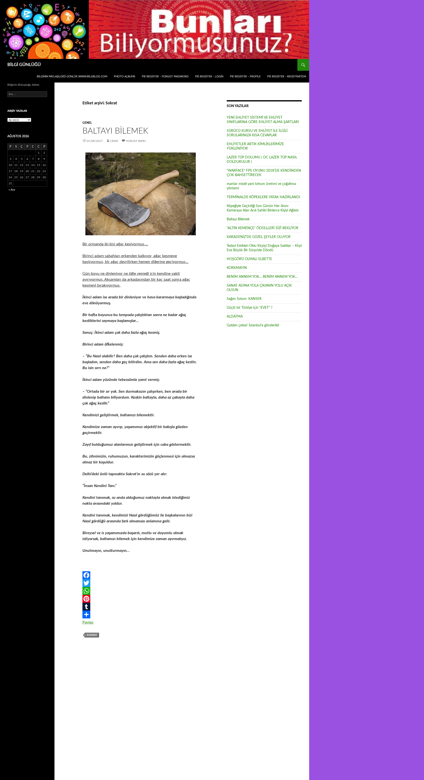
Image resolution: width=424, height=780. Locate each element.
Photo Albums (124, 76)
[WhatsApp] (140, 591)
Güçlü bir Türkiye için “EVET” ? (249, 307)
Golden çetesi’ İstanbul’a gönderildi (253, 325)
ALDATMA (235, 316)
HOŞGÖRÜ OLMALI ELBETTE (249, 259)
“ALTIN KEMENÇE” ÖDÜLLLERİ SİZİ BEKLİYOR (262, 228)
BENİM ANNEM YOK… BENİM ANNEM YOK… (262, 277)
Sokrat (92, 635)
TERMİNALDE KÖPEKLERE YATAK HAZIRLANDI (263, 197)
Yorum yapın (136, 140)
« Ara (12, 189)
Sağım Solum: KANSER (244, 299)
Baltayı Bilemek (115, 131)
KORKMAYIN (237, 268)
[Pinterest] (140, 599)
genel (87, 122)
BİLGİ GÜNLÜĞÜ (24, 65)
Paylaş (87, 622)
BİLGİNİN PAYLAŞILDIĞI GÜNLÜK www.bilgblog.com (72, 76)
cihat (114, 140)
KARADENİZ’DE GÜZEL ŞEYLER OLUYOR (259, 237)
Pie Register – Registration (286, 76)
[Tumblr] (140, 607)
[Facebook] (140, 575)
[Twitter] (140, 583)
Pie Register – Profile (245, 76)
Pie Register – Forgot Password (165, 76)
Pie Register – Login (209, 76)
